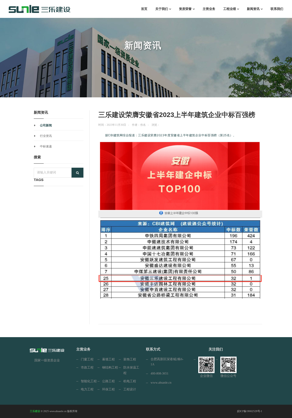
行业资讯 (46, 135)
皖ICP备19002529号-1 (249, 411)
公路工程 (108, 381)
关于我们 (161, 9)
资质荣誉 (185, 9)
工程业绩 (229, 9)
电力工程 (87, 389)
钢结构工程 (110, 367)
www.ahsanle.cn (161, 382)
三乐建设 (35, 411)
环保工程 (108, 389)
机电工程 (129, 381)
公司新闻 (46, 125)
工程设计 (129, 389)
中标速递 (46, 146)
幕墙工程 (108, 359)
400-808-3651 (159, 373)
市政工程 (87, 367)
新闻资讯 (253, 9)
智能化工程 (89, 381)
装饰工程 (129, 359)
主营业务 (209, 9)
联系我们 (277, 9)
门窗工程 (87, 359)
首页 (144, 9)
